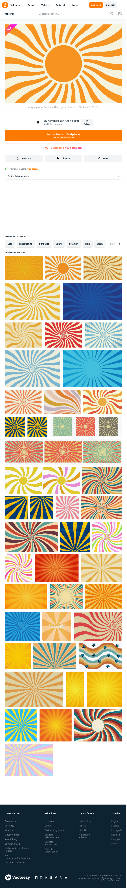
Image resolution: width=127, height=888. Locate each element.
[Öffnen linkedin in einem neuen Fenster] (46, 876)
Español (113, 824)
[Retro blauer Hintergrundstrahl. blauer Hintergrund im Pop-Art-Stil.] (22, 624)
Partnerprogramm (54, 828)
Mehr (75, 5)
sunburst (44, 242)
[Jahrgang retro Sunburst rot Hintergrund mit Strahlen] (63, 333)
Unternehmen (12, 833)
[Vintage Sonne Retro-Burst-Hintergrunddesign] (66, 595)
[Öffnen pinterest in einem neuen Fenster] (51, 876)
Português (114, 828)
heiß (87, 242)
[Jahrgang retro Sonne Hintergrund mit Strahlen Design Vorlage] (102, 267)
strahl (100, 242)
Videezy (9, 828)
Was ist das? (32, 169)
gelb (9, 242)
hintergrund (25, 242)
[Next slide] (115, 242)
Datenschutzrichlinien (110, 876)
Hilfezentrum (85, 819)
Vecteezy (9, 824)
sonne (59, 242)
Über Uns (83, 828)
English (113, 819)
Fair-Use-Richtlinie (109, 878)
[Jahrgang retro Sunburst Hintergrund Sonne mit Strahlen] (63, 267)
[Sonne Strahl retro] (86, 425)
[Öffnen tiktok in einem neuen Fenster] (56, 876)
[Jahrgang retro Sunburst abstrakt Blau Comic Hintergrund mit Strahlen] (92, 367)
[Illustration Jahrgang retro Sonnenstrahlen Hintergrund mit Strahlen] (32, 299)
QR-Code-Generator (15, 861)
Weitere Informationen (18, 174)
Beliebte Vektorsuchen (52, 834)
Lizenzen (49, 819)
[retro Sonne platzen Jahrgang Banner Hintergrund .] (98, 624)
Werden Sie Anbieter (84, 834)
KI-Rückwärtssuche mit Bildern (17, 848)
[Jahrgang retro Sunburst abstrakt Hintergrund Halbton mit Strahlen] (103, 333)
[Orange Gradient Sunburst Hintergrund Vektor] (56, 624)
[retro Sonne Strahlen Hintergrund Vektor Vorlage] (101, 566)
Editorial (60, 5)
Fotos (31, 5)
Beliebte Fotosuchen (51, 841)
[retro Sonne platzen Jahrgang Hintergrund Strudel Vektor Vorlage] (102, 479)
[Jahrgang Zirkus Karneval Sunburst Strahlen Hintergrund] (101, 506)
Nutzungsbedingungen (86, 876)
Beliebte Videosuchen (51, 849)
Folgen (87, 124)
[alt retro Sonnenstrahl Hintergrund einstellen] (63, 450)
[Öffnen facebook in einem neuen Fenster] (36, 876)
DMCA (48, 824)
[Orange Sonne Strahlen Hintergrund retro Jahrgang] (24, 267)
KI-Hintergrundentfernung (17, 855)
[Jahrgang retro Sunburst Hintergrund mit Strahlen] (32, 367)
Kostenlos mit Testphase (63, 135)
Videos (44, 5)
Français (113, 837)
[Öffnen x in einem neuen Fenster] (61, 876)
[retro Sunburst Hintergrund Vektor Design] (23, 400)
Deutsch (113, 833)
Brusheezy (10, 819)
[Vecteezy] (5, 5)
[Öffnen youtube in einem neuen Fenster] (66, 876)
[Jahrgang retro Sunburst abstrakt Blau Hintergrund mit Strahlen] (92, 299)
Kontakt (82, 824)
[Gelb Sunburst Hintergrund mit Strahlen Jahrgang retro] (23, 333)
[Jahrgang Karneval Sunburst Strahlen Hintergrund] (31, 535)
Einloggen (110, 5)
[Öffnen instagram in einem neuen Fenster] (41, 876)
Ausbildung (11, 837)
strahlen (73, 242)
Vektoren (15, 5)
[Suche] (112, 14)
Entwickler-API (12, 842)
